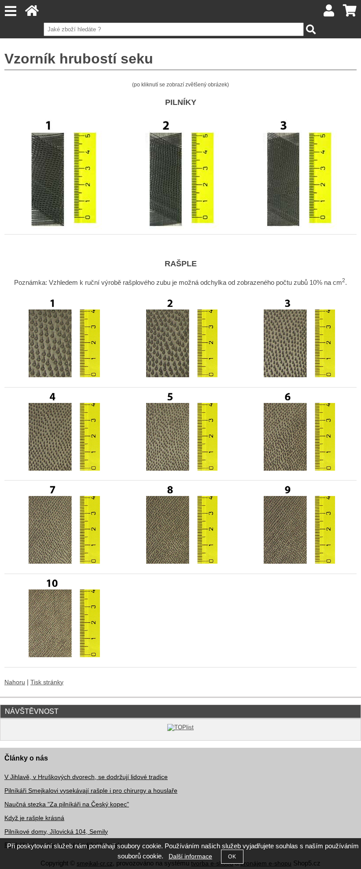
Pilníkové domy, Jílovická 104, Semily (56, 831)
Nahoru (14, 682)
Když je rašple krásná (34, 818)
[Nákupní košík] (350, 13)
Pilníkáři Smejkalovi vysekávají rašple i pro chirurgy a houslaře (90, 790)
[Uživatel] (329, 13)
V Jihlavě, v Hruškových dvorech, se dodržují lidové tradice (86, 777)
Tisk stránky (46, 682)
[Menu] (10, 11)
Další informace (190, 856)
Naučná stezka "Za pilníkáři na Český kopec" (66, 804)
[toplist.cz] (180, 727)
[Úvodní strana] (32, 13)
